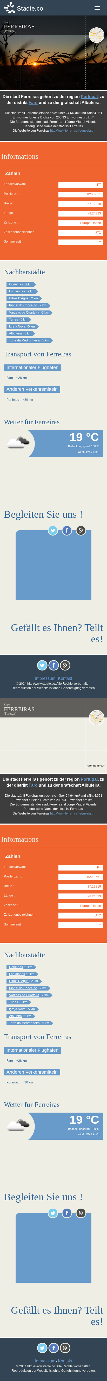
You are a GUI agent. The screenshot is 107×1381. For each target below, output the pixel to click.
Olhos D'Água (19, 298)
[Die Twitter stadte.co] (53, 530)
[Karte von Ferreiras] (96, 35)
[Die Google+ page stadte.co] (81, 530)
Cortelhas (16, 284)
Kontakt (65, 678)
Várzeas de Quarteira (24, 312)
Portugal (89, 96)
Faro (33, 102)
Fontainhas (17, 291)
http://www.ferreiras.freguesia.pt (72, 130)
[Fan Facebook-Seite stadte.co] (67, 530)
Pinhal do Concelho (23, 305)
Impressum (45, 678)
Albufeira (15, 333)
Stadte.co (30, 8)
